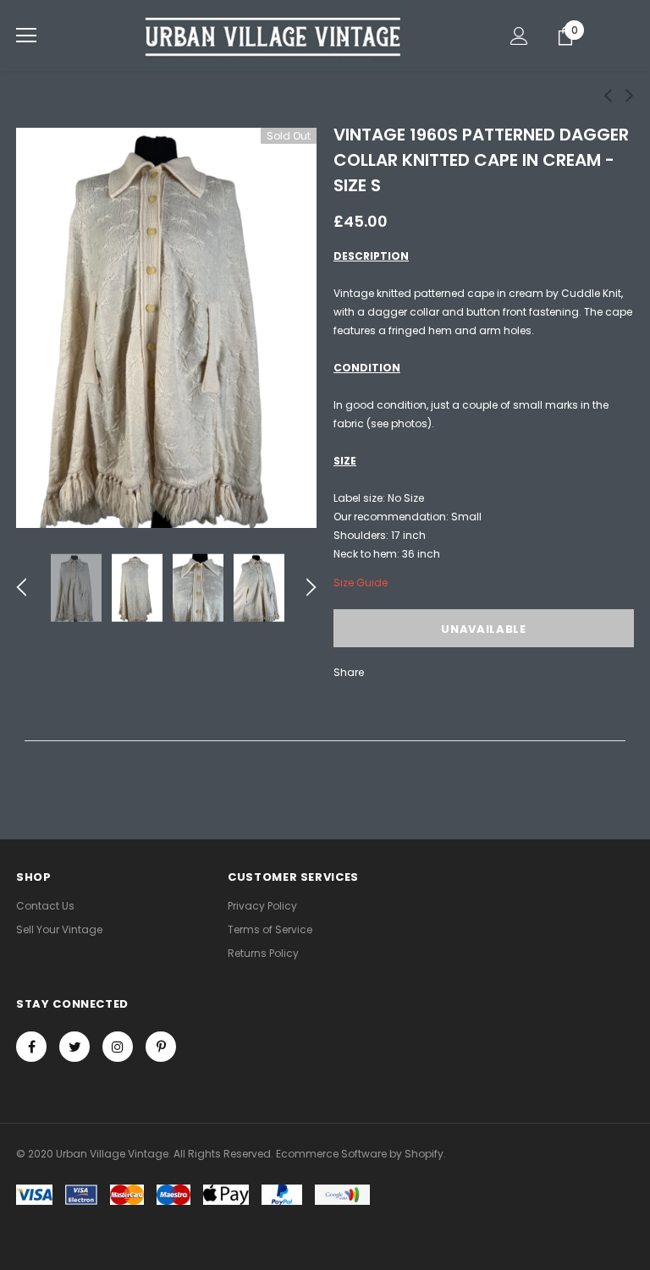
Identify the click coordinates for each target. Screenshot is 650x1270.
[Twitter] (74, 1046)
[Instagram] (117, 1046)
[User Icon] (519, 36)
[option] (166, 328)
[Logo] (274, 35)
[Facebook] (31, 1046)
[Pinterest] (161, 1046)
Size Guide (360, 582)
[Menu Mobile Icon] (26, 35)
